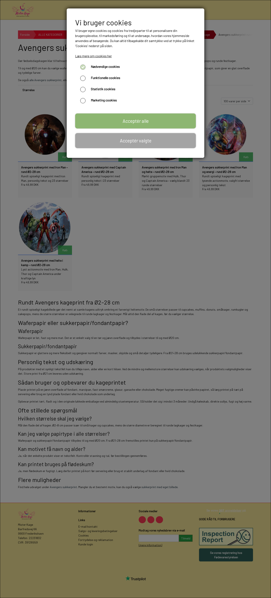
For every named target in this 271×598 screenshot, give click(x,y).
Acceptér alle (136, 121)
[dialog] (135, 299)
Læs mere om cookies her (93, 56)
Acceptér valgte (135, 140)
